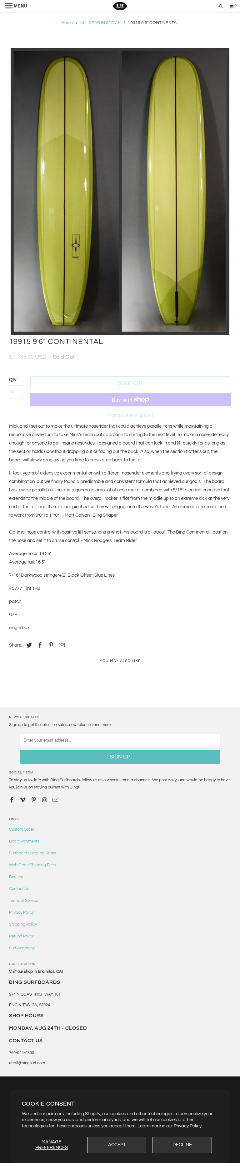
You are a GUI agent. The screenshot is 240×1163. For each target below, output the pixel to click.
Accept (117, 1144)
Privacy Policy (188, 1126)
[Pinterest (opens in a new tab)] (50, 646)
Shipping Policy (23, 924)
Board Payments (24, 841)
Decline (182, 1144)
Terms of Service (23, 900)
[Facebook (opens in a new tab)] (39, 646)
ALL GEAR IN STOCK (100, 23)
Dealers (16, 877)
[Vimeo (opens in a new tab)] (23, 800)
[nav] (16, 6)
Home (67, 23)
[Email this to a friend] (61, 646)
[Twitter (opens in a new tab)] (28, 646)
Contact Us (19, 889)
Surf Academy (22, 948)
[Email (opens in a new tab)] (55, 800)
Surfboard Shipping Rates (32, 853)
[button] (120, 191)
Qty (12, 379)
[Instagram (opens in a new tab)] (45, 800)
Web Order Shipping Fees (32, 865)
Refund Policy (21, 936)
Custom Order (21, 829)
